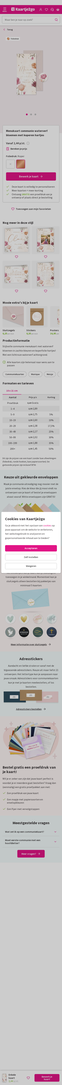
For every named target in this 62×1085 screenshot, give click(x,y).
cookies (47, 525)
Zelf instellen (31, 557)
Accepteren (31, 548)
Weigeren (31, 566)
